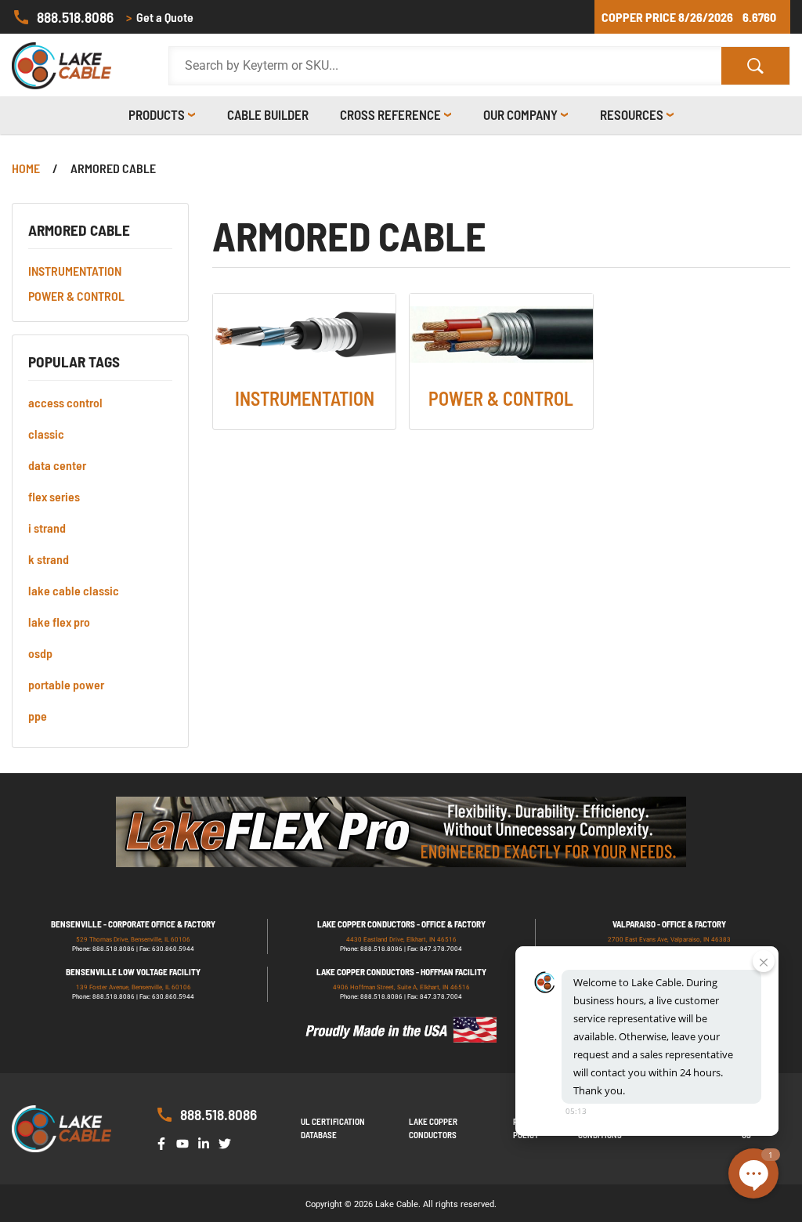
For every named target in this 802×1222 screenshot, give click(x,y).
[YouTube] (185, 1142)
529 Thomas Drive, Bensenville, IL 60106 (133, 939)
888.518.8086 (75, 17)
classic (46, 433)
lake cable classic (73, 590)
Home (26, 168)
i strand (47, 527)
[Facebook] (164, 1142)
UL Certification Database (333, 1128)
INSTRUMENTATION (74, 270)
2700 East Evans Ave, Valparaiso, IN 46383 (669, 939)
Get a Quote (159, 16)
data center (57, 464)
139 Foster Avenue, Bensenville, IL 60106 (133, 987)
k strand (48, 558)
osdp (40, 652)
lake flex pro (59, 621)
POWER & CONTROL (76, 295)
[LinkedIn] (206, 1142)
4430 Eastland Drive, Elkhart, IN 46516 (401, 939)
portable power (66, 684)
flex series (54, 496)
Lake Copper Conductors (433, 1128)
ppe (37, 715)
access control (65, 402)
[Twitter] (228, 1142)
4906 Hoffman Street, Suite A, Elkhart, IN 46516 (401, 987)
